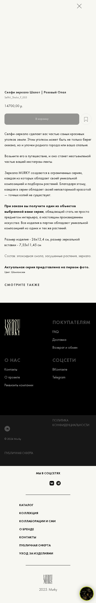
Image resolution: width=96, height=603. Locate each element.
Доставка (59, 340)
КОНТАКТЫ (27, 537)
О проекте (12, 377)
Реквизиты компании (18, 385)
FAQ (55, 332)
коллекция (28, 513)
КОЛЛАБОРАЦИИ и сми (37, 521)
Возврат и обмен (64, 348)
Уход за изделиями (36, 553)
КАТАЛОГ (26, 505)
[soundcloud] (7, 428)
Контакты (10, 369)
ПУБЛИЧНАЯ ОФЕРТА (18, 453)
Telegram (58, 377)
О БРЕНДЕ (26, 529)
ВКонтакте (59, 369)
